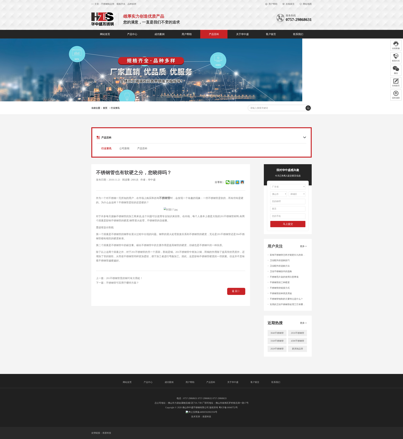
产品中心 (132, 34)
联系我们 (298, 34)
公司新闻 (124, 148)
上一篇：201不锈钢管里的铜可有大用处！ (119, 278)
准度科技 (206, 416)
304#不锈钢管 (277, 333)
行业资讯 (115, 108)
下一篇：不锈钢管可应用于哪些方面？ (117, 282)
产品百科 (214, 34)
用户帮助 (187, 34)
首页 (105, 108)
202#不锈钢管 (277, 349)
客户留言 (271, 34)
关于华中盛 (242, 34)
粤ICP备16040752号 (228, 407)
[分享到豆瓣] (233, 182)
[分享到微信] (228, 182)
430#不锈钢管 (297, 341)
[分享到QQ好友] (242, 182)
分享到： (220, 182)
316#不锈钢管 (277, 341)
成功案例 (159, 34)
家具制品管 (297, 349)
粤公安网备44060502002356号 (203, 412)
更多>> (303, 246)
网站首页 (105, 34)
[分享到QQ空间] (237, 182)
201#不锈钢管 (297, 333)
